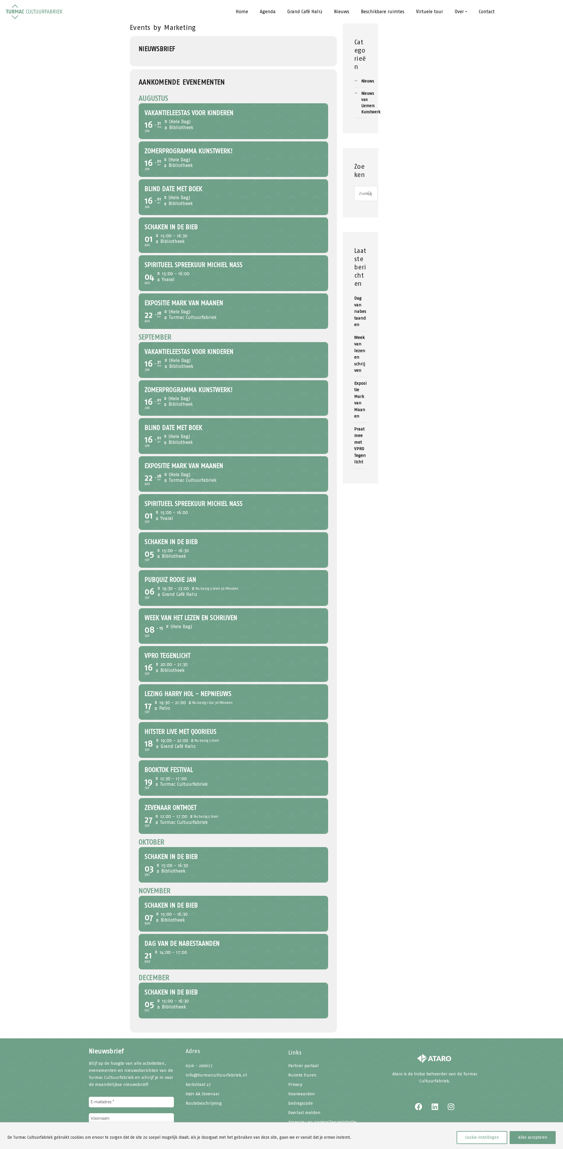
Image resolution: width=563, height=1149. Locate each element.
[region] (281, 1135)
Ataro (397, 1074)
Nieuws (367, 81)
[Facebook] (418, 1106)
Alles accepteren (532, 1137)
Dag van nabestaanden (360, 311)
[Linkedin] (435, 1106)
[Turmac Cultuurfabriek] (434, 1059)
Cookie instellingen (482, 1137)
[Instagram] (451, 1106)
